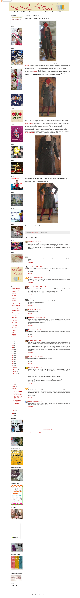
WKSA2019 (14, 334)
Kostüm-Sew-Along (29, 123)
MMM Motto (15, 307)
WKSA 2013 (14, 317)
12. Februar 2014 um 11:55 (38, 340)
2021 (13, 351)
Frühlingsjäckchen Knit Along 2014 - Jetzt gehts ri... (17, 397)
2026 (13, 341)
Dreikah (29, 329)
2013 (13, 413)
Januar (14, 410)
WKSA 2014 (14, 319)
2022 (13, 349)
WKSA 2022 (14, 329)
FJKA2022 (14, 302)
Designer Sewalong (16, 288)
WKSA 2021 (14, 327)
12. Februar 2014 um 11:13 (40, 286)
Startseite (48, 427)
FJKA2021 (14, 300)
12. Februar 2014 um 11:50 (39, 317)
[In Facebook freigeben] (45, 232)
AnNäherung (35, 71)
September (15, 373)
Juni (14, 380)
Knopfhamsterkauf (29, 132)
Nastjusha (30, 356)
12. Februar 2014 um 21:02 (36, 367)
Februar (15, 388)
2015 (13, 363)
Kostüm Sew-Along (16, 305)
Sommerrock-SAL (15, 308)
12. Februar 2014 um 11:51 (37, 329)
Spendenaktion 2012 (16, 310)
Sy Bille (29, 309)
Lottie (29, 401)
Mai (14, 382)
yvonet (29, 266)
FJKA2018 (14, 297)
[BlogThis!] (43, 232)
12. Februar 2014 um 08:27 (37, 266)
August (14, 375)
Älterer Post (67, 427)
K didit (29, 256)
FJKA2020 (14, 298)
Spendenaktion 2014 (16, 312)
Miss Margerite (31, 286)
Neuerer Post (28, 427)
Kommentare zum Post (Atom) (36, 432)
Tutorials (41, 11)
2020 (13, 353)
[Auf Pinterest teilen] (46, 232)
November (15, 369)
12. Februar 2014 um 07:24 (38, 241)
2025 (13, 343)
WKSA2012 (14, 330)
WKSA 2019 (14, 325)
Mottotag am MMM (49, 11)
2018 (13, 357)
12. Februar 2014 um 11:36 (37, 309)
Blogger (46, 594)
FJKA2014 (14, 291)
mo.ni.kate (30, 340)
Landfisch (30, 277)
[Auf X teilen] (44, 232)
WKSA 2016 (14, 322)
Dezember (15, 367)
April (14, 384)
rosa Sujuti (30, 241)
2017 (13, 359)
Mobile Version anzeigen (48, 429)
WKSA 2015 (14, 320)
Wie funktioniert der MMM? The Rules (22, 11)
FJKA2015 (14, 293)
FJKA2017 (14, 295)
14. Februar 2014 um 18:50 (36, 401)
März (14, 386)
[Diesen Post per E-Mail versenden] (41, 232)
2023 (13, 347)
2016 (13, 361)
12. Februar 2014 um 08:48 (37, 277)
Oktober (15, 371)
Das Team (35, 11)
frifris (29, 367)
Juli (14, 378)
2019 (13, 355)
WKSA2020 (14, 335)
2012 (13, 415)
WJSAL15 (14, 315)
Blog (11, 11)
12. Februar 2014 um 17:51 (38, 356)
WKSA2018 (14, 332)
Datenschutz (58, 11)
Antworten (30, 252)
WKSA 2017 (14, 324)
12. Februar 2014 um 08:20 (36, 256)
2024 (13, 345)
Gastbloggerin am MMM (17, 303)
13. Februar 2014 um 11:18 (35, 387)
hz (28, 387)
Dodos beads (31, 317)
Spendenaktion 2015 (16, 313)
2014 (13, 365)
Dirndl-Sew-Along (15, 290)
